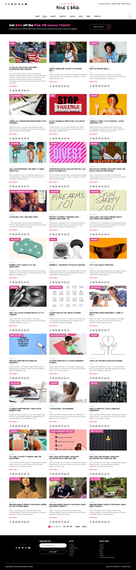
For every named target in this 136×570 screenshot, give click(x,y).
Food (71, 555)
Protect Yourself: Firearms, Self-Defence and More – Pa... (64, 218)
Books (72, 16)
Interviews (15, 144)
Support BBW (116, 3)
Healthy (71, 551)
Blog (45, 16)
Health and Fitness (58, 335)
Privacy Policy (125, 566)
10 (64, 527)
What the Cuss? (16, 335)
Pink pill (97, 16)
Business (94, 43)
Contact (62, 16)
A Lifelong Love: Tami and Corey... (24, 217)
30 (71, 527)
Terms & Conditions (112, 566)
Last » (84, 527)
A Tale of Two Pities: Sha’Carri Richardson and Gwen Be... (23, 68)
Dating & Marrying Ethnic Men (22, 191)
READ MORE (13, 86)
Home (37, 16)
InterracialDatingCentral (106, 557)
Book (101, 550)
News (12, 43)
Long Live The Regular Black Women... (106, 361)
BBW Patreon (126, 3)
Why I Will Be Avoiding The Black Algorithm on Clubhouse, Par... (64, 457)
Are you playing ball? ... (99, 69)
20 (67, 527)
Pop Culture (15, 239)
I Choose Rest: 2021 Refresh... (61, 409)
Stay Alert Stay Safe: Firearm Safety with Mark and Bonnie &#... (105, 218)
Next (78, 527)
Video (88, 16)
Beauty (53, 239)
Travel (71, 553)
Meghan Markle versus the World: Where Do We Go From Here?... (28, 505)
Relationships (16, 96)
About (53, 16)
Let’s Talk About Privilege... (101, 265)
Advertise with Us (104, 3)
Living (71, 544)
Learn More (98, 27)
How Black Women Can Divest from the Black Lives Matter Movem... (107, 170)
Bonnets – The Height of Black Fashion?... (67, 265)
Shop (81, 16)
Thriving (94, 96)
